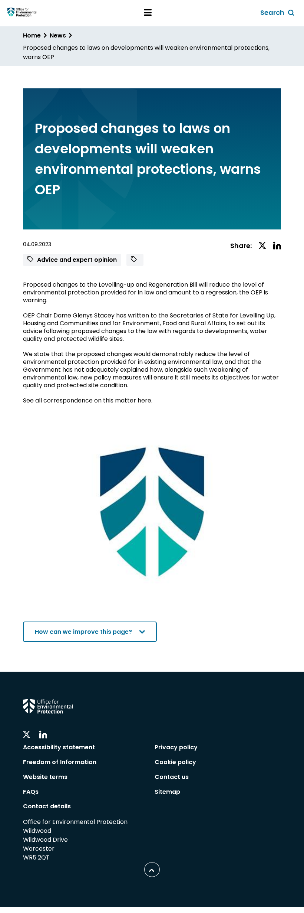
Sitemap (167, 792)
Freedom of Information (59, 762)
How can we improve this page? (83, 631)
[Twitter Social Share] (262, 246)
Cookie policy (175, 762)
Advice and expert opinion (76, 259)
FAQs (31, 792)
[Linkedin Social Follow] (43, 735)
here (144, 400)
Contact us (172, 777)
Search (278, 13)
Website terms (45, 777)
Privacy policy (176, 747)
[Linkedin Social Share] (277, 246)
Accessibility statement (59, 747)
